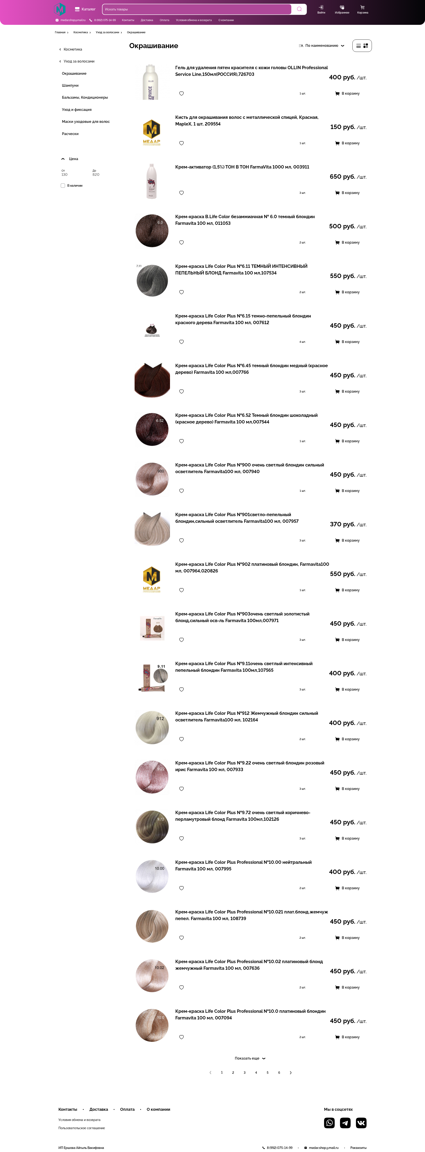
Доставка (147, 20)
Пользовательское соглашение (81, 1128)
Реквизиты (358, 1148)
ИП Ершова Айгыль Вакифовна (81, 1148)
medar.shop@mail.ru (73, 20)
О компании (226, 20)
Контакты (128, 20)
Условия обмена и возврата (194, 20)
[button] (62, 32)
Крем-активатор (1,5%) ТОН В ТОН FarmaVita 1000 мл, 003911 (242, 167)
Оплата (164, 20)
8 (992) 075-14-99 (105, 20)
